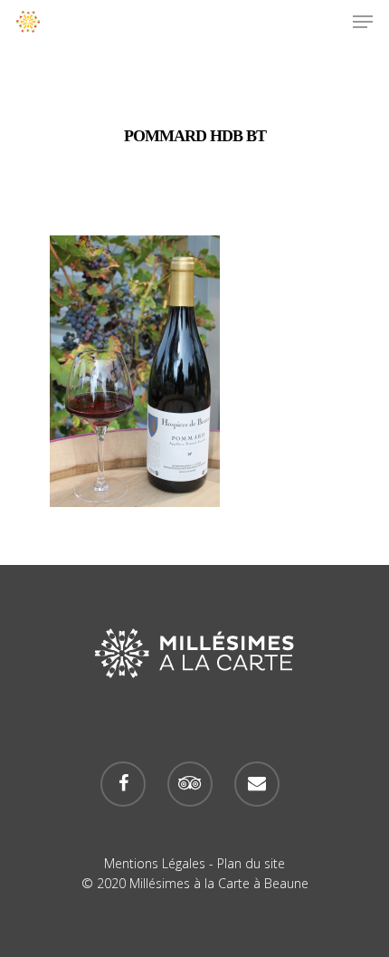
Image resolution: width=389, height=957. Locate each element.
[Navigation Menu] (363, 22)
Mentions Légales (154, 863)
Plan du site (251, 863)
